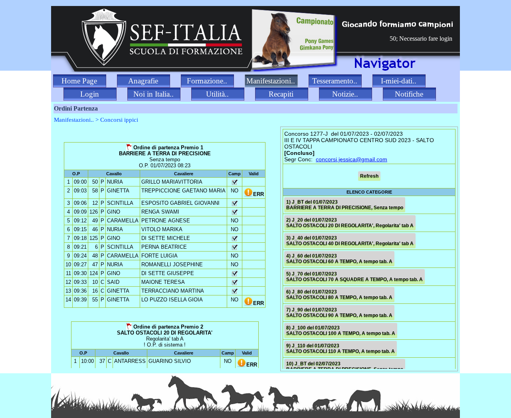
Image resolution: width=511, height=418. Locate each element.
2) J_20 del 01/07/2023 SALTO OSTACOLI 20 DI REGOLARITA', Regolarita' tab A (350, 222)
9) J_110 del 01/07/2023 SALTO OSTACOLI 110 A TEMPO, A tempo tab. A (340, 348)
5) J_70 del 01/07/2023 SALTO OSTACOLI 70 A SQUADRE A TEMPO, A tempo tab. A (354, 276)
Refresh (369, 176)
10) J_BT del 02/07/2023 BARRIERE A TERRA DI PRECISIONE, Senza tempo (344, 366)
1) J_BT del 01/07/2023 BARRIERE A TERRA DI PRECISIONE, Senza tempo (344, 204)
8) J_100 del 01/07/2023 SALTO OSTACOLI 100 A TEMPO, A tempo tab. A (340, 330)
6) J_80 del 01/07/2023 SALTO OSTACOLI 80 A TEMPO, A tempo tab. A (339, 294)
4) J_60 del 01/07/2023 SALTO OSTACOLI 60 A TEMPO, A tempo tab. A (339, 258)
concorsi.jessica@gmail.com (351, 159)
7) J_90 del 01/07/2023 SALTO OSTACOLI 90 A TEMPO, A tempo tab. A (339, 312)
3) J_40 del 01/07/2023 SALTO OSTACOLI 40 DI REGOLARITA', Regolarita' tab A (350, 240)
